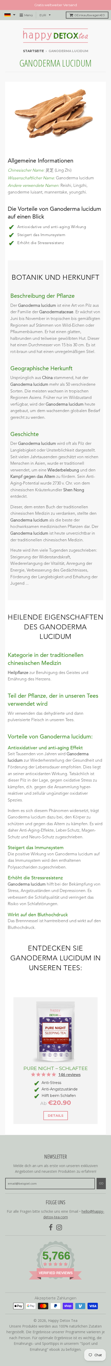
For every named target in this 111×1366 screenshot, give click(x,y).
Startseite (33, 51)
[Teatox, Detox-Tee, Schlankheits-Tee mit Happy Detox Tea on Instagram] (59, 1227)
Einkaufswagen (89, 15)
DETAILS (56, 1115)
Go (101, 1183)
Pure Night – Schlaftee (55, 1068)
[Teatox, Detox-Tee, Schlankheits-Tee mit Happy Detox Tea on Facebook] (51, 1227)
